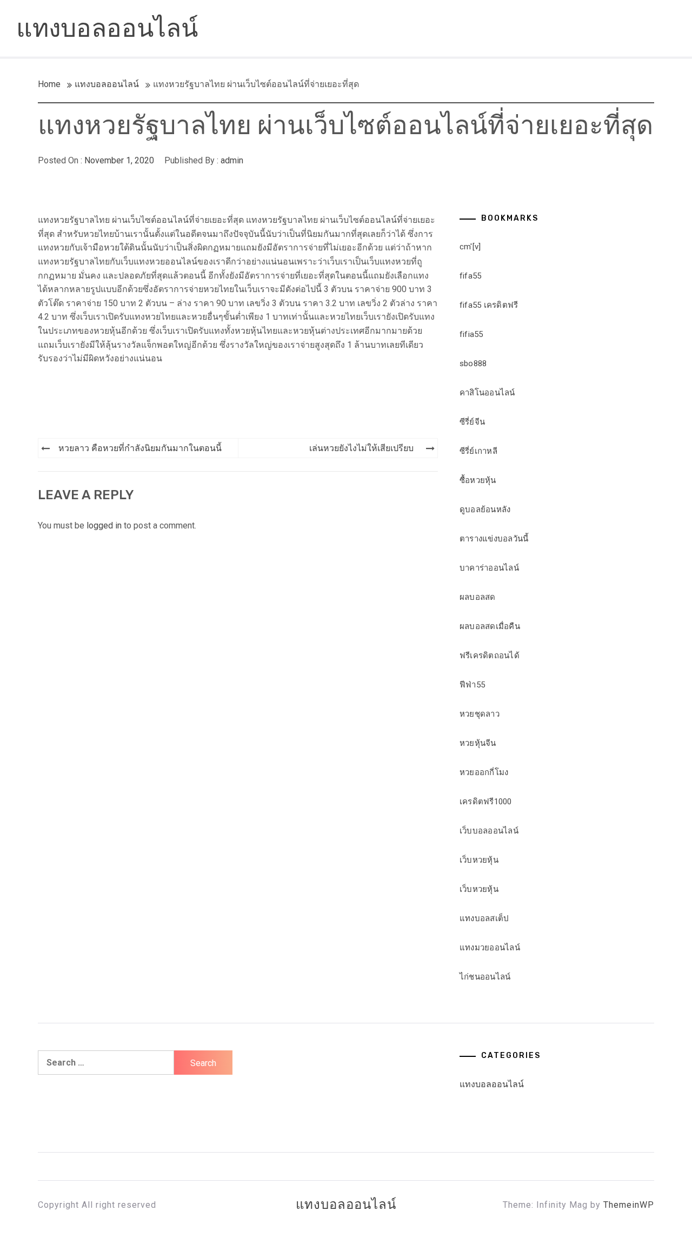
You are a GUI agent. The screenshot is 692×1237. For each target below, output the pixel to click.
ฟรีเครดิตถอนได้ (490, 655)
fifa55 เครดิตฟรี (489, 305)
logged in (104, 525)
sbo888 (473, 363)
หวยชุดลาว (480, 714)
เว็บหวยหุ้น (479, 860)
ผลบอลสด (478, 597)
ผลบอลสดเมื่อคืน (490, 626)
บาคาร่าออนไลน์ (489, 568)
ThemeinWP (628, 1205)
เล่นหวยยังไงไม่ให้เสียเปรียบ (361, 448)
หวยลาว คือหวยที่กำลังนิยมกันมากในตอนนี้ (140, 448)
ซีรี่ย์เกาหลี (478, 451)
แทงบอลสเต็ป (484, 918)
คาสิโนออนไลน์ (487, 393)
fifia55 (471, 334)
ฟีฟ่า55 (472, 685)
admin (232, 160)
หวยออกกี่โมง (484, 772)
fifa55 (471, 276)
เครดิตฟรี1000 (486, 801)
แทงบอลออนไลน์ (107, 28)
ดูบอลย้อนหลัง (485, 509)
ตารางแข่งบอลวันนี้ (494, 539)
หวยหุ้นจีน (478, 743)
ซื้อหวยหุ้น (478, 480)
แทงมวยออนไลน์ (490, 947)
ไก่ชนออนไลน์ (485, 977)
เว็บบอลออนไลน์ (489, 831)
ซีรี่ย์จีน (472, 422)
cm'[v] (470, 247)
